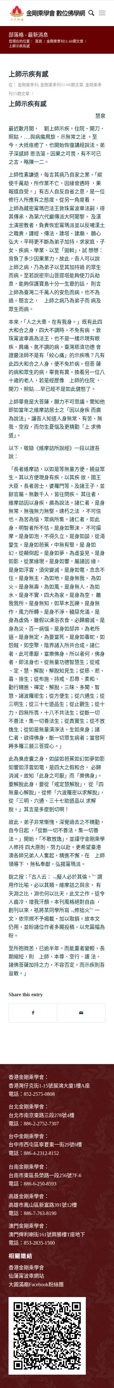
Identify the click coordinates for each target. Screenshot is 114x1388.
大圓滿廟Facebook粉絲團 (36, 1284)
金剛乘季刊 (28, 84)
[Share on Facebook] (33, 1013)
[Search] (88, 13)
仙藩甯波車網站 (26, 1276)
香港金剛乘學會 (26, 1267)
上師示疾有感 (28, 74)
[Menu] (102, 13)
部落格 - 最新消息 (28, 35)
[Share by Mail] (81, 1013)
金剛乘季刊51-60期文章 (61, 84)
